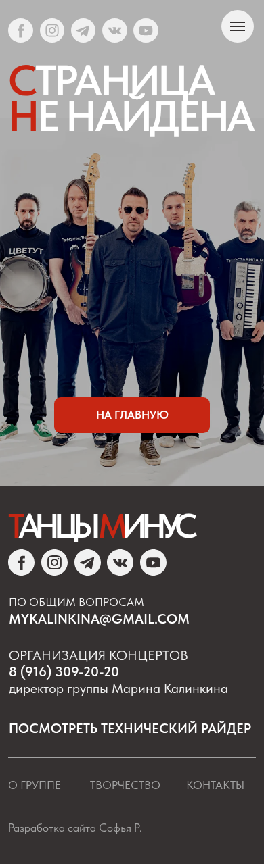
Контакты (215, 785)
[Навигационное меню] (237, 26)
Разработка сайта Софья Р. (75, 827)
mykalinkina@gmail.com (99, 619)
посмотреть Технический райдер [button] (130, 728)
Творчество (125, 785)
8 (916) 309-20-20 (64, 671)
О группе (34, 785)
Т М (100, 525)
